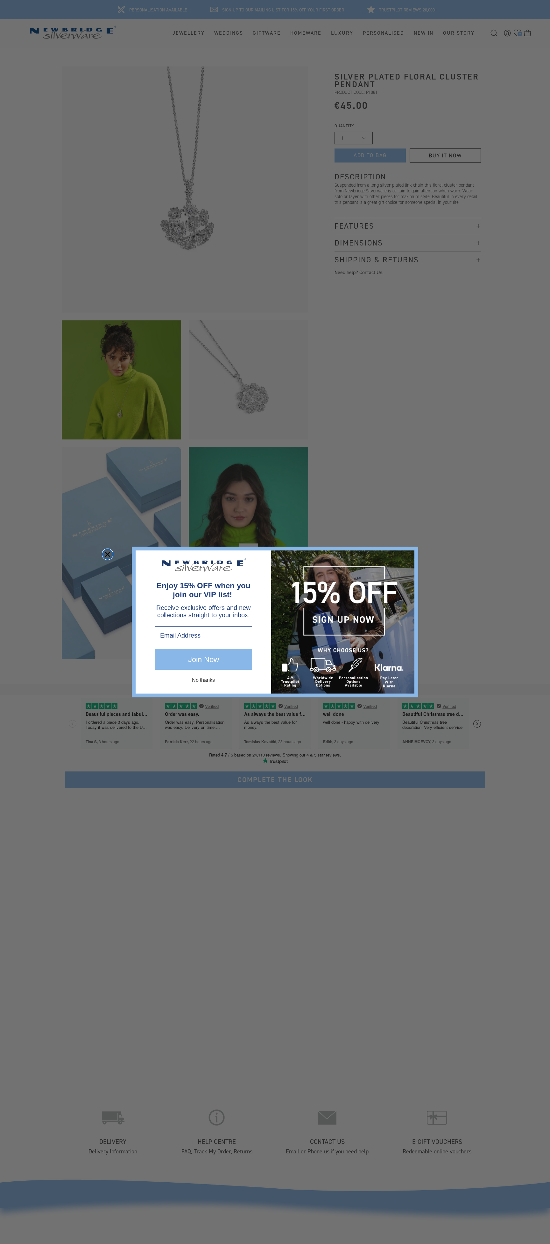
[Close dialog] (107, 554)
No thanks (203, 680)
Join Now (203, 659)
